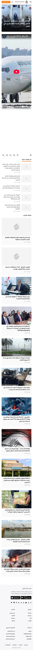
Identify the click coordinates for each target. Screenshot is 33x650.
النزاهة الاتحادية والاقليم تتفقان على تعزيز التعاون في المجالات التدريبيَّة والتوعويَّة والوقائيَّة (18, 328)
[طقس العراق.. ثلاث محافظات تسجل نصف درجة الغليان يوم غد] (16, 256)
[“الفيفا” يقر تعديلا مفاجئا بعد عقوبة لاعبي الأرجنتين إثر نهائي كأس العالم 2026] (26, 197)
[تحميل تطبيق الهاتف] (21, 597)
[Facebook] (30, 603)
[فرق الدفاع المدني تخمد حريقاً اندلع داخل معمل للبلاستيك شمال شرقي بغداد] (16, 559)
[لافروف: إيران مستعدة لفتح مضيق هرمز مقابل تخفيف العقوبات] (26, 207)
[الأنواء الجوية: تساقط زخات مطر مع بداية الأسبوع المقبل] (16, 347)
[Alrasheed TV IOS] (14, 603)
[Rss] (19, 603)
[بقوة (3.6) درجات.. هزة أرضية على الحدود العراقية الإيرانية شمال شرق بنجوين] (16, 438)
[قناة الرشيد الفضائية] (21, 2)
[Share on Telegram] (6, 155)
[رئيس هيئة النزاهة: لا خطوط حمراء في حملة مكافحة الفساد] (16, 286)
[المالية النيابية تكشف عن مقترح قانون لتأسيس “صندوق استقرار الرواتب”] (16, 499)
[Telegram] (21, 603)
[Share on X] (14, 155)
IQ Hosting (18, 647)
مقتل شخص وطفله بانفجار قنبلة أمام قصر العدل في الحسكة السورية (11, 178)
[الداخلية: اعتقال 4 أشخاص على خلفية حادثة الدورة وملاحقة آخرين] (26, 188)
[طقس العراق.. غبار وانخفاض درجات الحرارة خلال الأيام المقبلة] (16, 529)
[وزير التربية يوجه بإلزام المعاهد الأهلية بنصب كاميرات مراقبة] (16, 227)
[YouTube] (26, 603)
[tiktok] (16, 603)
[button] (30, 2)
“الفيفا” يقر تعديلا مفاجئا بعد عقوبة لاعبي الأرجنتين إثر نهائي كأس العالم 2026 (11, 197)
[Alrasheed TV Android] (11, 603)
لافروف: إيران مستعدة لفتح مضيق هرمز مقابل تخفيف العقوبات (12, 207)
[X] (28, 603)
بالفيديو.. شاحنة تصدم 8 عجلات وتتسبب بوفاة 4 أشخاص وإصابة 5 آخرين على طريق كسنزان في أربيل (16, 419)
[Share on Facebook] (17, 155)
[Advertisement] (16, 132)
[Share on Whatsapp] (10, 155)
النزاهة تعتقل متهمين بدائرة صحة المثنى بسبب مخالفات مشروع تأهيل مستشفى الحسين (16, 480)
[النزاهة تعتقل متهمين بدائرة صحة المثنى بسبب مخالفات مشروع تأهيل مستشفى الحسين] (16, 468)
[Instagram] (23, 603)
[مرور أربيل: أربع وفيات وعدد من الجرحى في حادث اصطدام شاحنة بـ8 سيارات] (16, 377)
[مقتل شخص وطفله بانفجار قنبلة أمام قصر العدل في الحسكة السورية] (26, 178)
